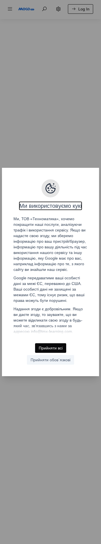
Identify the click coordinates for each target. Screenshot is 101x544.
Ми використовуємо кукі (50, 206)
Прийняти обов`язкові (50, 360)
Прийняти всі (51, 348)
